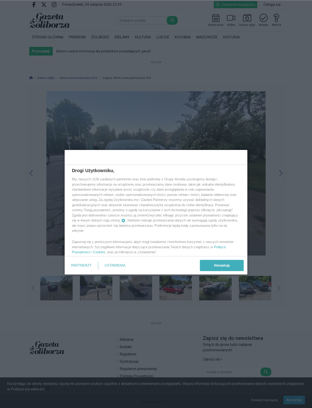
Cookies (99, 252)
